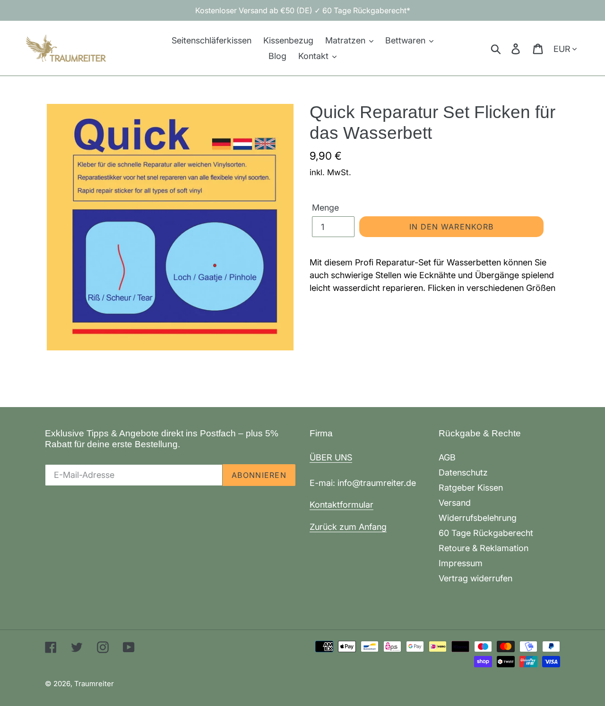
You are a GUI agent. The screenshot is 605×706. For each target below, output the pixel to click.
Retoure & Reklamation (483, 548)
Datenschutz (463, 472)
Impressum (461, 563)
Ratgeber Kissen (471, 488)
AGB (447, 457)
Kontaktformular (341, 505)
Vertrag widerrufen (475, 578)
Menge (325, 208)
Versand (455, 503)
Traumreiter (94, 683)
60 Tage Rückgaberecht (486, 533)
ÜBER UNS (331, 457)
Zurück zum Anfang (348, 527)
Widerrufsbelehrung (478, 518)
